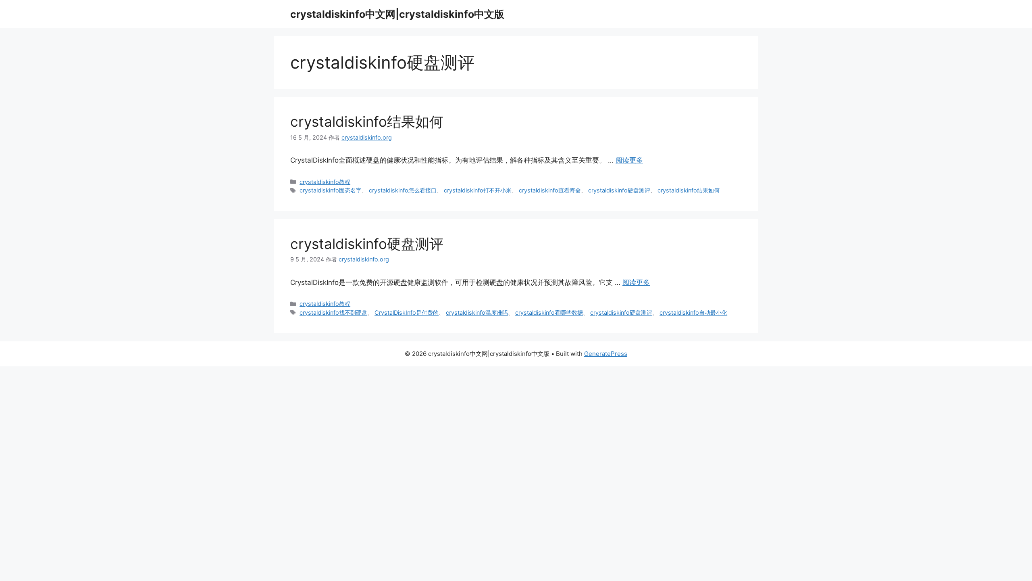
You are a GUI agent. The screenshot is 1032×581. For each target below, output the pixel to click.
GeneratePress (605, 353)
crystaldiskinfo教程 (325, 181)
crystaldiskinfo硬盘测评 (619, 190)
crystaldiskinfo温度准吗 (477, 312)
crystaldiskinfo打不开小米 (478, 190)
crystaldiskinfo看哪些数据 (549, 312)
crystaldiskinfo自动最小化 (693, 312)
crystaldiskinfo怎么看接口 (403, 190)
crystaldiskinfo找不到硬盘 (333, 312)
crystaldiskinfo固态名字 (331, 190)
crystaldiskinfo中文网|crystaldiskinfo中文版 (397, 14)
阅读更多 (629, 160)
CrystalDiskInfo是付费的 (407, 312)
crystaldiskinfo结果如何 (366, 121)
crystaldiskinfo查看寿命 (550, 190)
